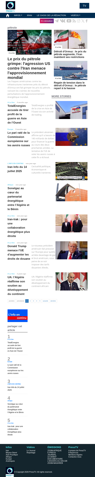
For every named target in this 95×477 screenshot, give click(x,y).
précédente (20, 301)
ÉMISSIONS (12, 21)
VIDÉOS (75, 15)
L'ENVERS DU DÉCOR (57, 461)
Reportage (31, 453)
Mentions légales (75, 455)
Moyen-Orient (11, 453)
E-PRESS (52, 453)
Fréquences (73, 453)
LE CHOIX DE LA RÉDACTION (51, 15)
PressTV (73, 447)
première (11, 301)
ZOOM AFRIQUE (55, 451)
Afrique (9, 457)
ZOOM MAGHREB (55, 463)
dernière (53, 301)
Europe (9, 459)
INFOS (17, 15)
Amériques (10, 461)
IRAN (29, 15)
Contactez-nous (74, 457)
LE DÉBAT (52, 457)
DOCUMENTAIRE (55, 459)
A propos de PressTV (77, 451)
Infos (9, 447)
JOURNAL (52, 455)
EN (81, 26)
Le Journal (31, 451)
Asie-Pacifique (12, 455)
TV (84, 5)
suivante (45, 301)
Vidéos (31, 447)
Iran (7, 451)
